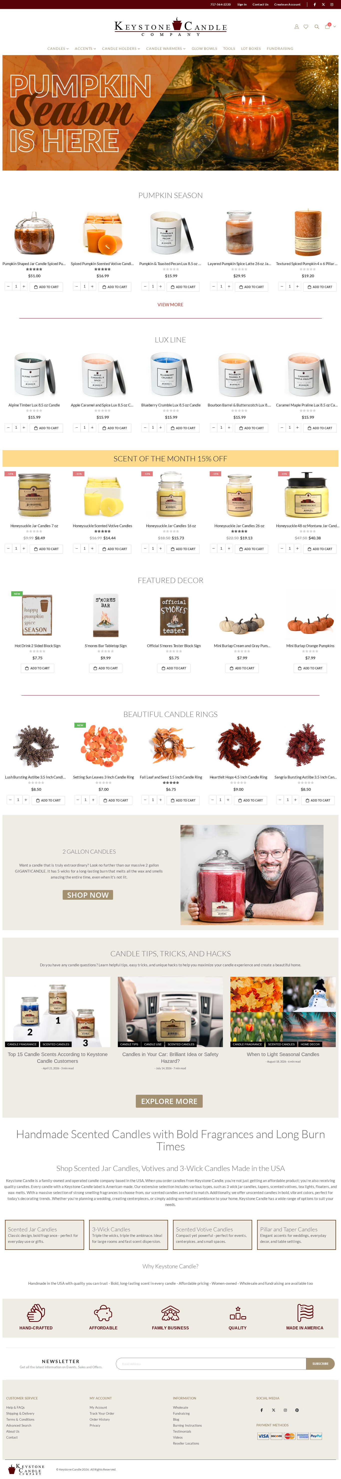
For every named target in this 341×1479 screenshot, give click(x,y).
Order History (100, 1419)
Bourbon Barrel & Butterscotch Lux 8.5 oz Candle (239, 405)
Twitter (274, 1410)
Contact (12, 1437)
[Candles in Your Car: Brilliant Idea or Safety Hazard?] (170, 1012)
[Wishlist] (305, 26)
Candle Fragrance (21, 1044)
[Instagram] (332, 4)
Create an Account (287, 4)
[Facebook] (315, 4)
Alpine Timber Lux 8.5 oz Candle (34, 405)
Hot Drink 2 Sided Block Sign (37, 645)
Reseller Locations (186, 1443)
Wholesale (180, 1407)
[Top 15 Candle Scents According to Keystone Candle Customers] (57, 1012)
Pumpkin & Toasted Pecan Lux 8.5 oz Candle (171, 263)
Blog (176, 1419)
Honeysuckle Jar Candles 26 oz (239, 525)
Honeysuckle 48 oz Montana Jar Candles (308, 525)
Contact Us (260, 4)
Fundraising (181, 1413)
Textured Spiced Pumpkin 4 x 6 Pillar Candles (308, 263)
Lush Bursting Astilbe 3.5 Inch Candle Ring (36, 777)
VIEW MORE (170, 304)
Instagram (285, 1410)
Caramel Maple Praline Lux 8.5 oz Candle (308, 405)
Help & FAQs (15, 1407)
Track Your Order (102, 1413)
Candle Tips (129, 1044)
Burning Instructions (187, 1425)
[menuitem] (58, 48)
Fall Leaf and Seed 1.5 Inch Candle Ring (171, 777)
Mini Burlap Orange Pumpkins (310, 645)
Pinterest (297, 1410)
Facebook (262, 1410)
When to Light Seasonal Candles (283, 1054)
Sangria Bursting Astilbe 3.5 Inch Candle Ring (306, 777)
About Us (13, 1431)
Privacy (95, 1425)
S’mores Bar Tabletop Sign (105, 645)
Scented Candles (56, 1044)
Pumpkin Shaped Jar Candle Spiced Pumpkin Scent (34, 263)
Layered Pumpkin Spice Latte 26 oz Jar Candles (239, 263)
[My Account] (297, 26)
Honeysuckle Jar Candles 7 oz (34, 525)
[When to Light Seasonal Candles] (283, 1012)
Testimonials (182, 1431)
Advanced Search (18, 1425)
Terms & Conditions (20, 1419)
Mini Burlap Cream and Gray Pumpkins (242, 645)
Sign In (242, 4)
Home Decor (310, 1044)
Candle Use (153, 1044)
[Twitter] (323, 4)
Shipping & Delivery (20, 1413)
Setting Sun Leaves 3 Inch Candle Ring (103, 777)
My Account (98, 1407)
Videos (178, 1437)
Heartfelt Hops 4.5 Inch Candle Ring (238, 777)
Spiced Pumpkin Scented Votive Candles (102, 263)
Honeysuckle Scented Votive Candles (102, 525)
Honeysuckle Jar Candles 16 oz (171, 525)
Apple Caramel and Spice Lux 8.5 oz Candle (102, 405)
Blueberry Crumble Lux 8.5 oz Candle (171, 405)
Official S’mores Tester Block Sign (174, 645)
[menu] (170, 48)
